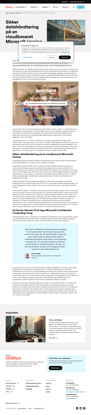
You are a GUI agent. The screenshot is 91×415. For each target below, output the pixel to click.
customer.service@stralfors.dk (75, 392)
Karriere (65, 7)
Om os (55, 7)
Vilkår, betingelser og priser (33, 383)
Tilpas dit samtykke (27, 57)
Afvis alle (51, 57)
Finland (48, 389)
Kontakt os (65, 1)
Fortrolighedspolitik (22, 408)
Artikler (18, 13)
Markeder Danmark (76, 1)
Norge (47, 386)
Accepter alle (64, 57)
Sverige (48, 391)
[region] (46, 51)
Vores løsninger (20, 7)
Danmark (48, 383)
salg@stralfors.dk (71, 398)
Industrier (33, 7)
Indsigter (45, 7)
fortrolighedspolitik (65, 52)
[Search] (73, 7)
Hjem (7, 13)
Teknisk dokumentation (32, 386)
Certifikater (29, 389)
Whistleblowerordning (39, 408)
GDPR (30, 408)
